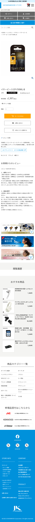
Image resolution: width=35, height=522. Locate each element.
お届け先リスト (6, 473)
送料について (6, 484)
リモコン (20, 374)
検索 (32, 27)
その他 (20, 396)
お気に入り (5, 476)
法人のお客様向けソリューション (25, 390)
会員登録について (7, 488)
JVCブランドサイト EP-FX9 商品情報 (12, 150)
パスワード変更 (6, 471)
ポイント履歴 (6, 467)
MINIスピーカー (5, 378)
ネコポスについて (25, 93)
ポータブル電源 (5, 371)
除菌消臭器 (4, 386)
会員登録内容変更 (7, 469)
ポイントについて (7, 486)
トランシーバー (22, 382)
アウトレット (21, 386)
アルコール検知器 (6, 382)
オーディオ (21, 371)
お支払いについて (7, 482)
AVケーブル (4, 390)
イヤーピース (23, 32)
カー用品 (20, 378)
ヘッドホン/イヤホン (7, 374)
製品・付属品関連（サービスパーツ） (8, 396)
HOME (3, 32)
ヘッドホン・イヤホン (12, 32)
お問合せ (14, 210)
